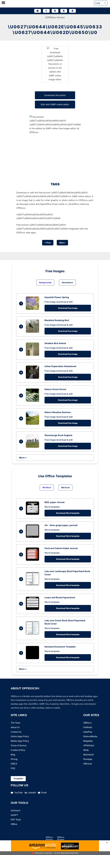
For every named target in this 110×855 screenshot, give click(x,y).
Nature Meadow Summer (58, 412)
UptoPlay (87, 732)
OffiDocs (87, 723)
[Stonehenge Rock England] (33, 447)
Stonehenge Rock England (58, 435)
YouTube (18, 792)
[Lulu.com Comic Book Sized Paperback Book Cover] (33, 633)
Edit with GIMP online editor (55, 104)
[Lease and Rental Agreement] (33, 609)
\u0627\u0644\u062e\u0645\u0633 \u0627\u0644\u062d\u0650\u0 (55, 29)
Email (44, 792)
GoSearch (15, 810)
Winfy (86, 750)
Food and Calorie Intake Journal (61, 548)
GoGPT (14, 815)
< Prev (48, 242)
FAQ (13, 768)
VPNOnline (88, 745)
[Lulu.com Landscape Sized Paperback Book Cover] (33, 584)
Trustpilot (18, 778)
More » (23, 457)
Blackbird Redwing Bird (57, 320)
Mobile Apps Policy (20, 741)
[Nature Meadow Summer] (33, 424)
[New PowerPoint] (72, 11)
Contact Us (16, 732)
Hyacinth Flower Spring (57, 297)
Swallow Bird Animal (55, 343)
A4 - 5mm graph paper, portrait (61, 525)
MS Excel (65, 487)
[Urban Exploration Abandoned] (33, 378)
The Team (15, 723)
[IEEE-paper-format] (33, 514)
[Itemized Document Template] (33, 658)
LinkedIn (32, 792)
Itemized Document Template (60, 646)
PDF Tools (16, 819)
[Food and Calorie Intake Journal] (33, 560)
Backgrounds (45, 282)
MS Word (47, 487)
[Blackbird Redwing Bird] (33, 332)
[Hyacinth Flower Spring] (33, 309)
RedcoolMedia (90, 736)
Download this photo (55, 95)
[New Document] (55, 11)
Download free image (68, 308)
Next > (62, 242)
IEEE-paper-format (55, 502)
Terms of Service (19, 745)
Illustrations (67, 282)
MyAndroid (88, 755)
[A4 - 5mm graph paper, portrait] (33, 537)
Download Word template (67, 513)
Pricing (14, 759)
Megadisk (88, 741)
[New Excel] (63, 11)
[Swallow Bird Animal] (33, 355)
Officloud (87, 764)
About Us (15, 727)
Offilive (14, 824)
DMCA (14, 764)
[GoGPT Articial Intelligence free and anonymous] (37, 11)
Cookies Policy (18, 750)
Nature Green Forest (55, 389)
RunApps (87, 759)
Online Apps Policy (20, 736)
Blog (13, 755)
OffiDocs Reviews (49, 838)
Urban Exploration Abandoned (60, 366)
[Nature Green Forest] (33, 401)
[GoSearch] (46, 11)
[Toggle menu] (3, 3)
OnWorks (87, 727)
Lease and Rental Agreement (60, 597)
